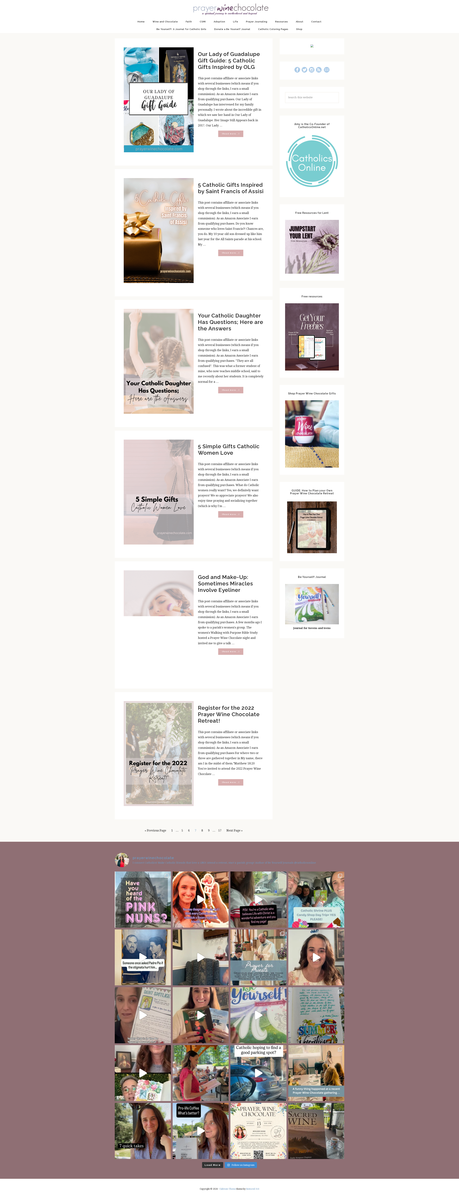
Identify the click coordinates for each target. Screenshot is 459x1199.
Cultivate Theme (227, 1189)
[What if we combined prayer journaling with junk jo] (316, 1015)
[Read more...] (232, 135)
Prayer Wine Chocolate (229, 9)
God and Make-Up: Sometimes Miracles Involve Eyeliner (225, 583)
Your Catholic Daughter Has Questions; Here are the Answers (230, 322)
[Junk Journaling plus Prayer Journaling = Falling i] (143, 1073)
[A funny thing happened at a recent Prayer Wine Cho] (316, 1073)
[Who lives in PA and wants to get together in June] (258, 1131)
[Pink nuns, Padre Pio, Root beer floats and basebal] (258, 899)
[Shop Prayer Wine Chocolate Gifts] (312, 466)
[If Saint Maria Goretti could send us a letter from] (143, 1015)
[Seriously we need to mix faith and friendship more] (201, 899)
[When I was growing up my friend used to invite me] (201, 957)
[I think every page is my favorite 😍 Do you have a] (258, 1015)
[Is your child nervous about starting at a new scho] (201, 1015)
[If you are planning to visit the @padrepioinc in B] (316, 899)
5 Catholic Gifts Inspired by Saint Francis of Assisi (231, 188)
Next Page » (234, 832)
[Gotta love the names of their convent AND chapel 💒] (143, 899)
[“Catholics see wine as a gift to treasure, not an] (316, 1131)
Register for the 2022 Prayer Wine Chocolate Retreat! (229, 714)
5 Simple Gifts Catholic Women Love (229, 449)
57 (221, 830)
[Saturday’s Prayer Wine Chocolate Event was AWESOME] (201, 1073)
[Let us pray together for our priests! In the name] (258, 957)
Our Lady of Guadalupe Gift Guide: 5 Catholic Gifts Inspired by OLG (229, 60)
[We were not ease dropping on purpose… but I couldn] (201, 1131)
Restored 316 (252, 1189)
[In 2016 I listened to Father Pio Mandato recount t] (143, 957)
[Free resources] (312, 369)
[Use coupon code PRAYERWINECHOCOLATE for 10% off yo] (316, 957)
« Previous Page (155, 832)
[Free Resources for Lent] (312, 272)
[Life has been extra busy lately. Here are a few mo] (143, 1131)
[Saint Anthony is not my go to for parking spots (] (258, 1073)
